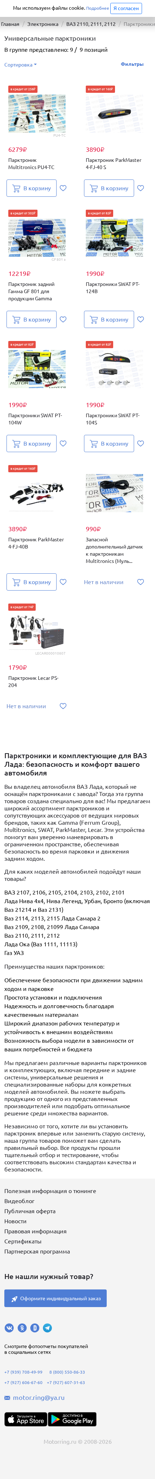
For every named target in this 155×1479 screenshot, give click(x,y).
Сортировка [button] (18, 65)
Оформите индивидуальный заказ (60, 1298)
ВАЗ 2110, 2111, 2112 (91, 24)
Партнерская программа (37, 1251)
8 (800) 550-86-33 (67, 1372)
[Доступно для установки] (72, 1419)
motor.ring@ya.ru (39, 1397)
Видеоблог (19, 1201)
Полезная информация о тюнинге (50, 1191)
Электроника (42, 24)
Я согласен (126, 8)
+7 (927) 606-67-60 (23, 1382)
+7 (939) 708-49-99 (23, 1372)
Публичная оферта (30, 1211)
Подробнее (97, 8)
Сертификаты (22, 1241)
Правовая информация (35, 1231)
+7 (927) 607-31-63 (66, 1382)
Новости (15, 1221)
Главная (10, 24)
